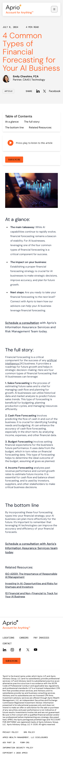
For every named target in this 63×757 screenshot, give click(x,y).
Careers (23, 637)
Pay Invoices (41, 637)
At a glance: (12, 121)
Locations (8, 637)
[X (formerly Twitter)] (28, 650)
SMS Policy (29, 732)
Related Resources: (40, 127)
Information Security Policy (18, 747)
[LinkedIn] (4, 650)
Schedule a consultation (22, 323)
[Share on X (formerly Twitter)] (44, 91)
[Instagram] (12, 650)
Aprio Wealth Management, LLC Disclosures (25, 737)
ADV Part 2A (9, 742)
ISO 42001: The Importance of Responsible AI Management (31, 575)
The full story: (32, 121)
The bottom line (14, 127)
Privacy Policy (10, 732)
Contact (7, 643)
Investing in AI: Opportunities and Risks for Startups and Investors (31, 585)
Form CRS (24, 742)
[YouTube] (35, 650)
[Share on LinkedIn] (38, 91)
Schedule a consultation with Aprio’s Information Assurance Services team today (31, 548)
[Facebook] (20, 650)
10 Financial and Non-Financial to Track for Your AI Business (31, 595)
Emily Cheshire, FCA (25, 76)
